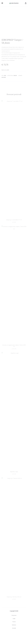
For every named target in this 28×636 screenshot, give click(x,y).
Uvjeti (14, 618)
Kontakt (14, 628)
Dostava (14, 625)
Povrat (14, 621)
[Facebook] (12, 632)
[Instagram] (15, 632)
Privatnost (14, 615)
